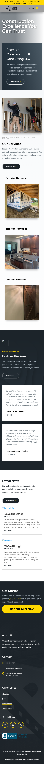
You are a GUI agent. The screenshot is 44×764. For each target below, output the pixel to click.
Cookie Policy (18, 759)
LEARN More (10, 166)
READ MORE (10, 501)
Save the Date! (13, 514)
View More (10, 376)
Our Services (7, 704)
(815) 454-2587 (15, 599)
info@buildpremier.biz (14, 668)
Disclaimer (36, 759)
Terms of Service (27, 759)
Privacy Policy (9, 759)
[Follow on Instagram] (13, 725)
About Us (5, 694)
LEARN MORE (15, 82)
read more (8, 530)
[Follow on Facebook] (5, 725)
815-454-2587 (10, 663)
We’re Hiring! (12, 546)
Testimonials (7, 709)
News (4, 699)
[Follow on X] (21, 725)
